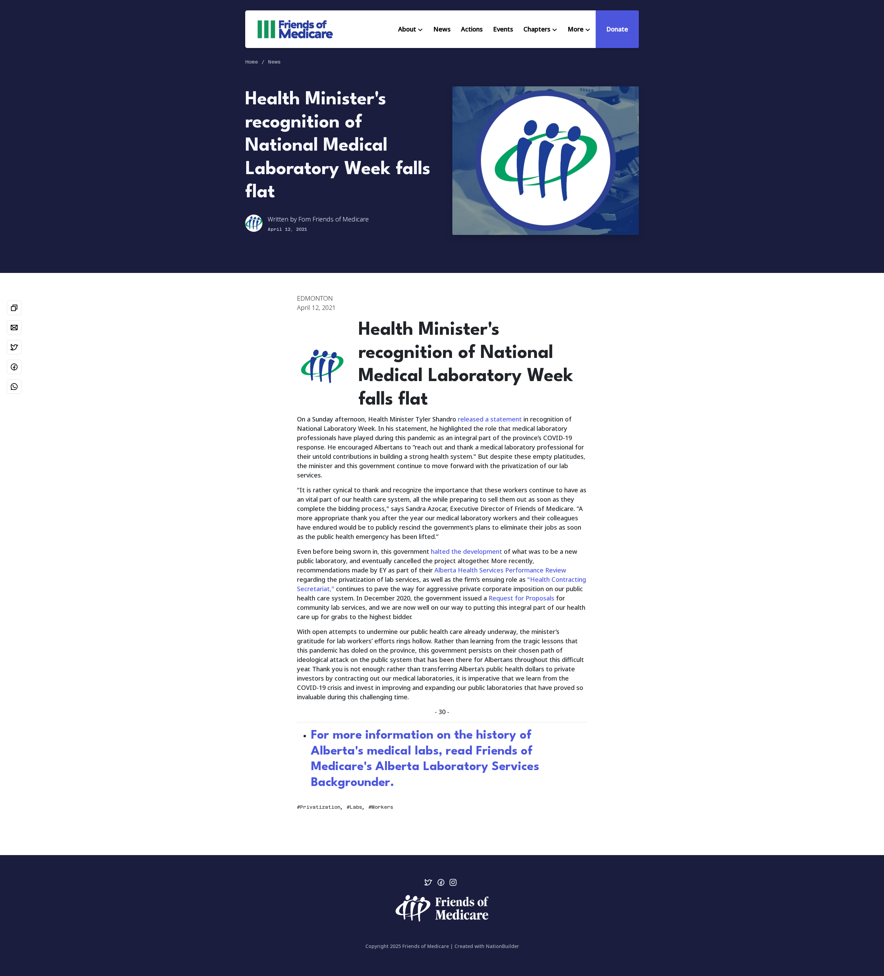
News (442, 29)
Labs (356, 807)
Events (503, 29)
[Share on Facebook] (14, 367)
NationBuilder (502, 946)
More (576, 29)
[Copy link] (14, 308)
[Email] (14, 327)
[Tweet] (14, 347)
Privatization (320, 807)
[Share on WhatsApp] (14, 386)
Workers (382, 807)
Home (251, 62)
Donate (617, 29)
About (407, 29)
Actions (472, 29)
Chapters (536, 29)
